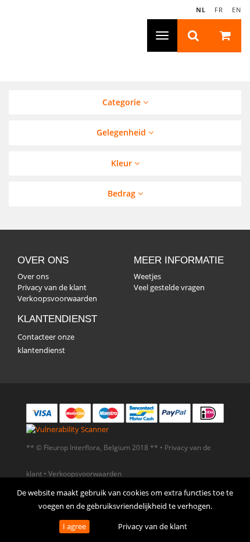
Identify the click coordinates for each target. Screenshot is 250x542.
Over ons (33, 276)
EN (236, 9)
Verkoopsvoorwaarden (57, 298)
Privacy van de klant (152, 526)
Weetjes (147, 276)
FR (219, 9)
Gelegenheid (122, 132)
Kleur (122, 163)
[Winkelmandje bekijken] (225, 35)
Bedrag (123, 193)
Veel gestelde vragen (169, 287)
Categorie (122, 102)
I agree (74, 526)
